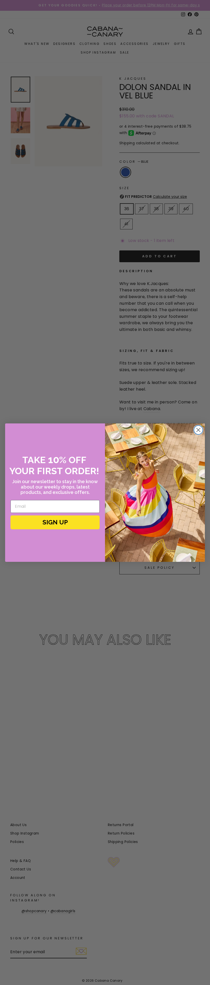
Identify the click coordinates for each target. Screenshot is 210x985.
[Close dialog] (198, 429)
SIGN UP (55, 522)
